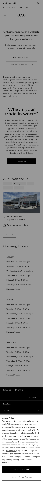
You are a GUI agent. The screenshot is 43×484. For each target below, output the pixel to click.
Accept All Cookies (21, 469)
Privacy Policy (11, 451)
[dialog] (21, 449)
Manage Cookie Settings (21, 477)
